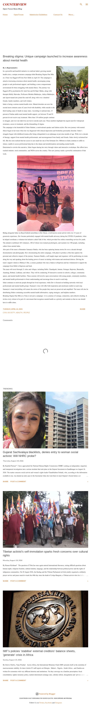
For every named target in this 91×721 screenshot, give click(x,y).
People (26, 313)
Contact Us (57, 15)
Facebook (48, 702)
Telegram (58, 702)
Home (5, 15)
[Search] (81, 4)
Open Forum (18, 15)
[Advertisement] (45, 35)
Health (19, 313)
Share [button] (82, 309)
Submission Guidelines (38, 15)
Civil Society (9, 313)
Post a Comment (18, 481)
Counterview (15, 4)
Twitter (41, 702)
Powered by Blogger (47, 694)
